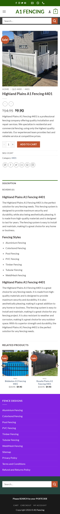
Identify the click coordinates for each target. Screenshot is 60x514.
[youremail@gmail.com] (32, 3)
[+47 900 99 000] (43, 3)
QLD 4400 (17, 89)
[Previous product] (11, 103)
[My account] (49, 11)
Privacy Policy (9, 457)
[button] (4, 11)
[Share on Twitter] (16, 164)
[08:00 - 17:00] (38, 3)
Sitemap (6, 451)
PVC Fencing (9, 428)
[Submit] (55, 21)
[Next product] (5, 103)
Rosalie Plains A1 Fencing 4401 (44, 382)
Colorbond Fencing (12, 416)
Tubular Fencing (10, 439)
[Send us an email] (25, 3)
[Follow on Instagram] (19, 3)
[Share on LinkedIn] (32, 164)
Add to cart (28, 144)
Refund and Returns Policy (16, 469)
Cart (15, 505)
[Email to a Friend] (21, 164)
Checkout (25, 505)
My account (40, 505)
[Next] (57, 372)
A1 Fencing (30, 11)
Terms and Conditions (13, 463)
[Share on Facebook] (10, 164)
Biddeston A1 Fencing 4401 (15, 382)
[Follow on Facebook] (16, 3)
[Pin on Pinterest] (27, 164)
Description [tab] (9, 183)
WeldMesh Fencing (12, 445)
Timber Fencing (10, 434)
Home (5, 89)
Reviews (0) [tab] (8, 189)
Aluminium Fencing (12, 410)
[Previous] (2, 372)
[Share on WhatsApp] (5, 164)
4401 (27, 89)
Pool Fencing (9, 422)
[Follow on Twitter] (22, 3)
